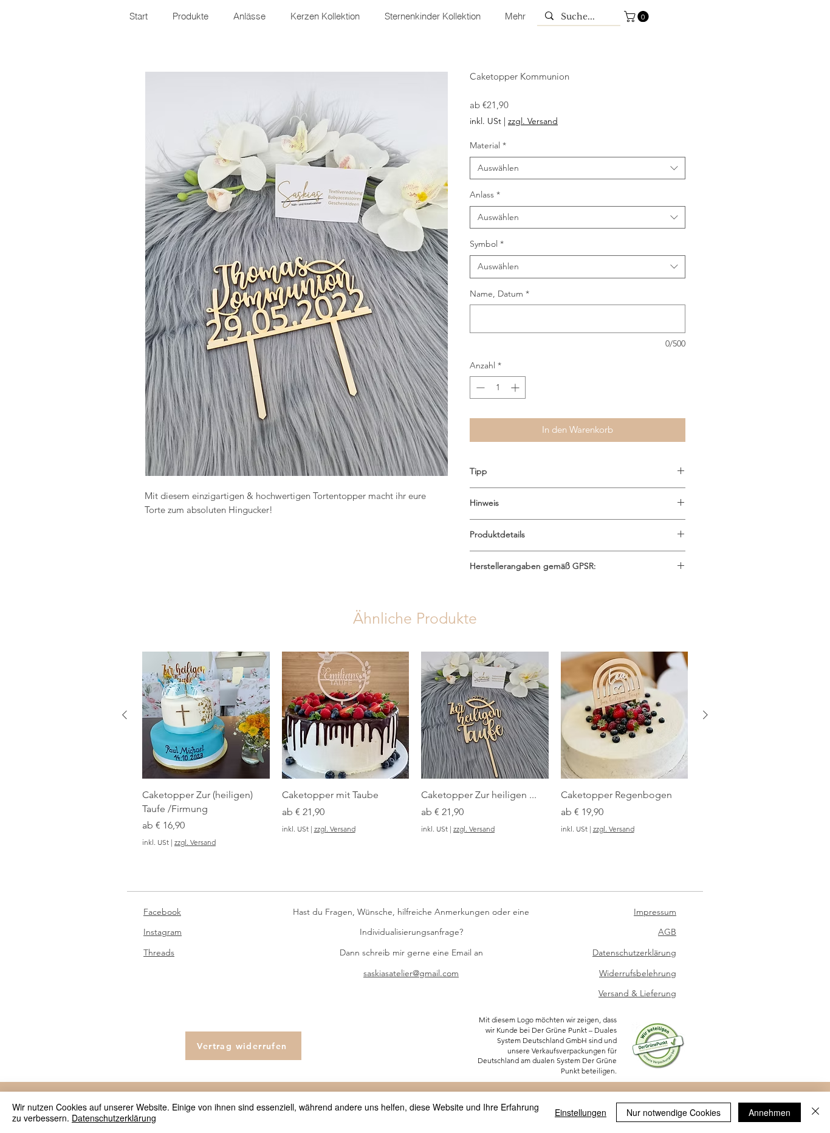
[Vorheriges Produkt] (124, 715)
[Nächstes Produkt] (705, 715)
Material (488, 145)
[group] (415, 750)
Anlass (485, 194)
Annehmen (770, 1112)
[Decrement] (479, 387)
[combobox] (577, 168)
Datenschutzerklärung (114, 1118)
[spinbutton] (498, 387)
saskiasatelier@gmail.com (411, 973)
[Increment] (516, 387)
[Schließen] (815, 1112)
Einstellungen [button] (580, 1112)
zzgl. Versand (533, 120)
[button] (637, 16)
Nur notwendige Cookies (673, 1112)
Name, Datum (499, 293)
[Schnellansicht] (206, 715)
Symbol (487, 243)
